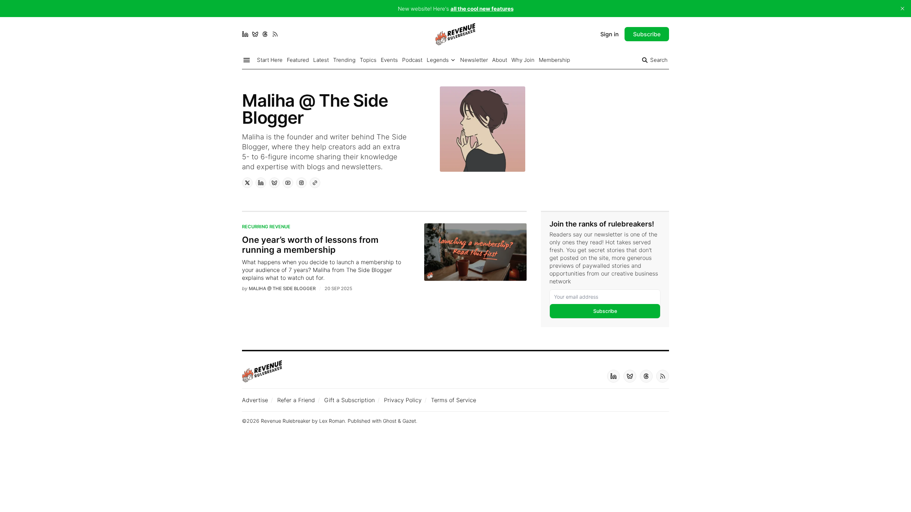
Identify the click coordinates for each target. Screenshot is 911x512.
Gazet (409, 421)
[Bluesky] (255, 34)
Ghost (389, 421)
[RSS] (275, 34)
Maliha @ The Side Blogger (282, 288)
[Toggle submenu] (453, 60)
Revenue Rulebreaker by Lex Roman (303, 421)
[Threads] (265, 34)
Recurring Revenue (266, 226)
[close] (902, 8)
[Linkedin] (245, 34)
